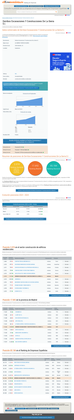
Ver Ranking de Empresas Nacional (61, 397)
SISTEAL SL (17, 335)
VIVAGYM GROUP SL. (18, 384)
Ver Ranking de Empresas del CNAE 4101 (60, 295)
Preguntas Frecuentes (20, 408)
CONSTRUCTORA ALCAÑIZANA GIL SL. (22, 261)
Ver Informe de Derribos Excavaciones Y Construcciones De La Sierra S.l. (37, 417)
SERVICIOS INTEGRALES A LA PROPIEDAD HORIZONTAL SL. (27, 267)
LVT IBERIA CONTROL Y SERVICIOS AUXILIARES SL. (25, 324)
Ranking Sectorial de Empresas (52, 6)
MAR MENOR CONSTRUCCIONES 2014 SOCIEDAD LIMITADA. (27, 282)
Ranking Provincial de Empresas (36, 6)
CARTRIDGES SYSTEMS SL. (19, 365)
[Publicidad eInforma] (61, 70)
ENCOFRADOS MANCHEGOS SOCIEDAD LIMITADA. (25, 264)
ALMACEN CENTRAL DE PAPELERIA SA (23, 338)
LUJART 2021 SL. (18, 315)
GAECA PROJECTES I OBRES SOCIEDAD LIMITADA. (25, 273)
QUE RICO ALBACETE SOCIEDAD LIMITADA (22, 387)
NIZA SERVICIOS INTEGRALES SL (22, 318)
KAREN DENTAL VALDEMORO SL (21, 332)
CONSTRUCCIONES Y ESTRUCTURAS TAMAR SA (24, 270)
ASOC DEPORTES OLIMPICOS (21, 341)
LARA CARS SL (17, 390)
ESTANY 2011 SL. (18, 291)
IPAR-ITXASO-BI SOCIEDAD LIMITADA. (21, 362)
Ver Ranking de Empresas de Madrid (61, 346)
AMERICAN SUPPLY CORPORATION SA (22, 375)
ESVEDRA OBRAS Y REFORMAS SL (22, 288)
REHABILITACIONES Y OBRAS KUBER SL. (23, 285)
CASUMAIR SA (18, 312)
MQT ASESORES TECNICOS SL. (20, 381)
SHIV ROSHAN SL (17, 371)
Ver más (66, 261)
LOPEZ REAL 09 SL (19, 321)
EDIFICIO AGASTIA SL (19, 329)
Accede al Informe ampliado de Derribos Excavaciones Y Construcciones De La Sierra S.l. (25, 141)
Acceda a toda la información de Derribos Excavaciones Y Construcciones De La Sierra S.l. (37, 190)
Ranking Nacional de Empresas (21, 6)
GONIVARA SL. (18, 279)
